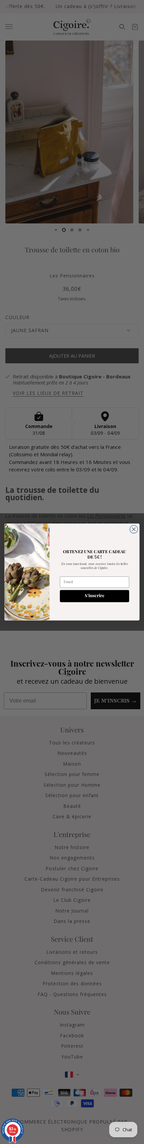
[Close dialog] (134, 529)
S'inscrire (94, 596)
